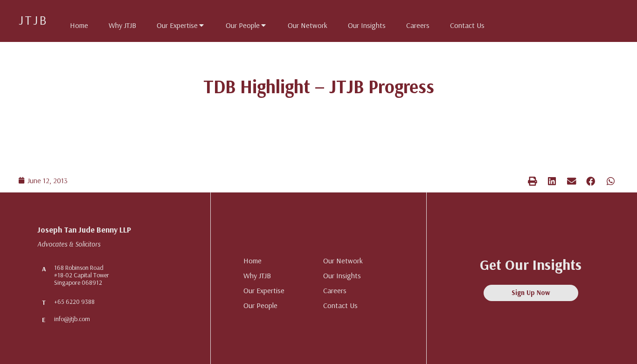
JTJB (33, 20)
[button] (532, 181)
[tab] (74, 23)
